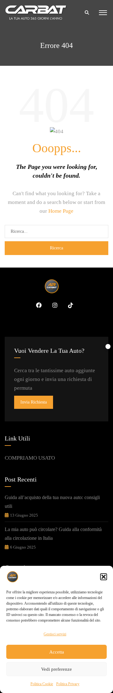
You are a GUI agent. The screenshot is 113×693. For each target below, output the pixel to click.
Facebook (37, 305)
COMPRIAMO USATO (30, 458)
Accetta (56, 651)
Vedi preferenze (56, 669)
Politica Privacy (67, 684)
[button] (103, 577)
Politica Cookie (41, 684)
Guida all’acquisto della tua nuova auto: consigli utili (52, 502)
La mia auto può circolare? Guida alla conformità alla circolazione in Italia (53, 534)
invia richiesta (33, 402)
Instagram (53, 305)
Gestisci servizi (55, 634)
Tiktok (68, 305)
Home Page (60, 211)
